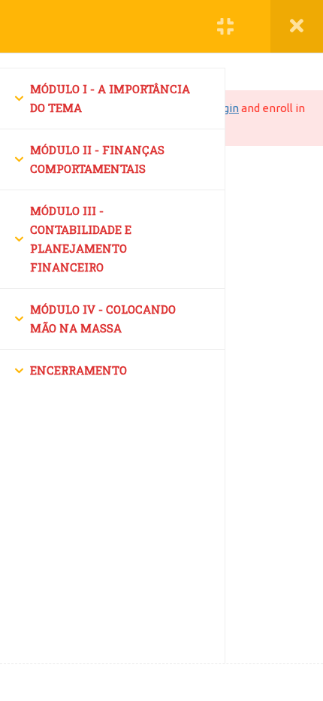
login (226, 108)
